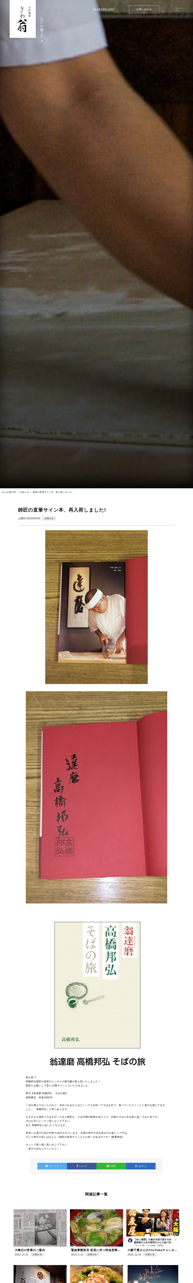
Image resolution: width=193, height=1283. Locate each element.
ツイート (54, 1166)
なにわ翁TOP (9, 492)
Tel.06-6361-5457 (103, 9)
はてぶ (143, 1166)
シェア (83, 1166)
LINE (113, 1166)
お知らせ (24, 492)
